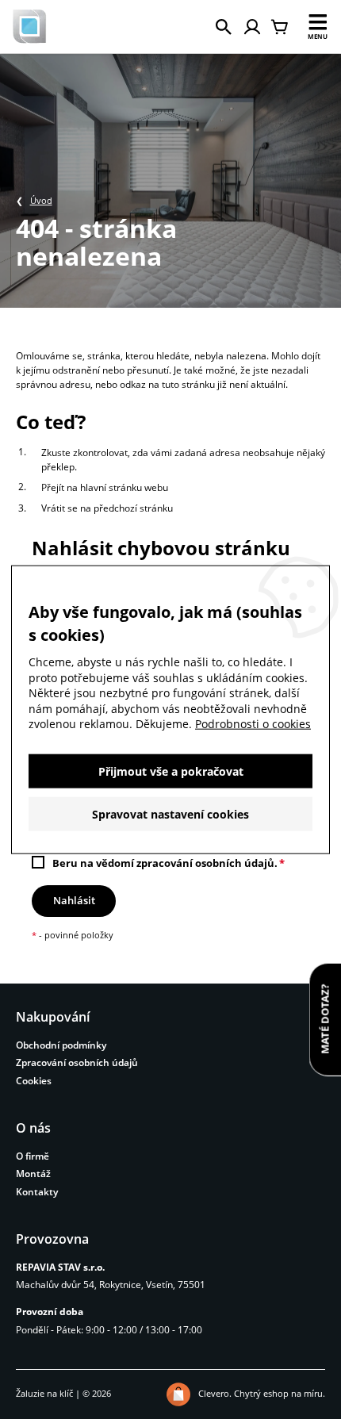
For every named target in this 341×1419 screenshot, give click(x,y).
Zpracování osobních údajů (77, 1062)
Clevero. (215, 1393)
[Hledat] (223, 27)
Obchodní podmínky (61, 1045)
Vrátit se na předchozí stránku (107, 508)
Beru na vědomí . (165, 863)
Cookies (34, 1080)
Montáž (33, 1173)
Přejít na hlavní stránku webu (104, 487)
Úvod (41, 200)
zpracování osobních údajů (205, 863)
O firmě (32, 1156)
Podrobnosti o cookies (253, 723)
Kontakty (37, 1191)
